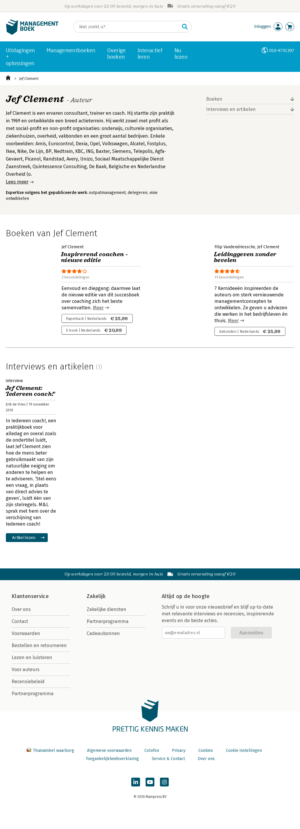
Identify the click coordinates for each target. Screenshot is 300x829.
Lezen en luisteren (32, 657)
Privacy (178, 750)
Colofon (151, 750)
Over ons (21, 609)
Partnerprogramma (33, 693)
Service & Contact (168, 758)
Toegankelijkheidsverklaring (112, 758)
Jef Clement (29, 78)
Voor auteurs (26, 669)
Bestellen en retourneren (39, 645)
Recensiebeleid (28, 681)
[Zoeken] (185, 27)
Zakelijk (96, 596)
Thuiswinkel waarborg (53, 750)
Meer (98, 307)
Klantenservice (30, 596)
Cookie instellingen (244, 750)
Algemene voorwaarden (109, 750)
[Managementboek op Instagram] (164, 782)
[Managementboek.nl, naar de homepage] (32, 33)
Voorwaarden (26, 633)
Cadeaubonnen (103, 633)
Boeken (214, 99)
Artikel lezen (24, 537)
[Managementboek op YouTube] (150, 782)
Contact (20, 621)
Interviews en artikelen (231, 109)
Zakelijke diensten (106, 609)
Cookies (205, 750)
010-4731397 (281, 50)
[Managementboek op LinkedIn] (135, 782)
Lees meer (17, 182)
